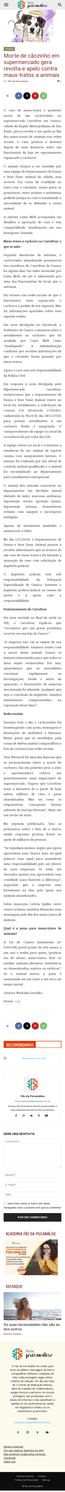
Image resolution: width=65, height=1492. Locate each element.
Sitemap (46, 1479)
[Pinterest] (35, 95)
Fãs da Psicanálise (18, 81)
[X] (27, 95)
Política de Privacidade (26, 1479)
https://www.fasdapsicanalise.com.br (32, 1101)
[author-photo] (32, 1091)
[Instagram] (25, 1116)
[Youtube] (48, 1116)
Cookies (41, 1476)
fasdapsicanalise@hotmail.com (32, 1422)
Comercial (9, 1458)
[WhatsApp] (43, 95)
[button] (6, 5)
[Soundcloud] (33, 1116)
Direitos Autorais (13, 1446)
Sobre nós (10, 1461)
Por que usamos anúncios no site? (24, 1450)
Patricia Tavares (12, 1333)
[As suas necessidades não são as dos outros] (32, 1306)
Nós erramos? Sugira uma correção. (25, 1454)
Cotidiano (9, 49)
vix (16, 1001)
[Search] (60, 5)
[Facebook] (18, 95)
